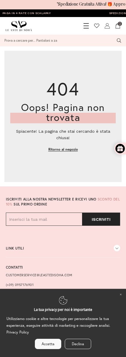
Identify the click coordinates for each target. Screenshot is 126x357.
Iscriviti (101, 219)
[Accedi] (107, 25)
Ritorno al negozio (63, 149)
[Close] (121, 294)
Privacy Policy (17, 332)
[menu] (86, 25)
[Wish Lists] (96, 25)
